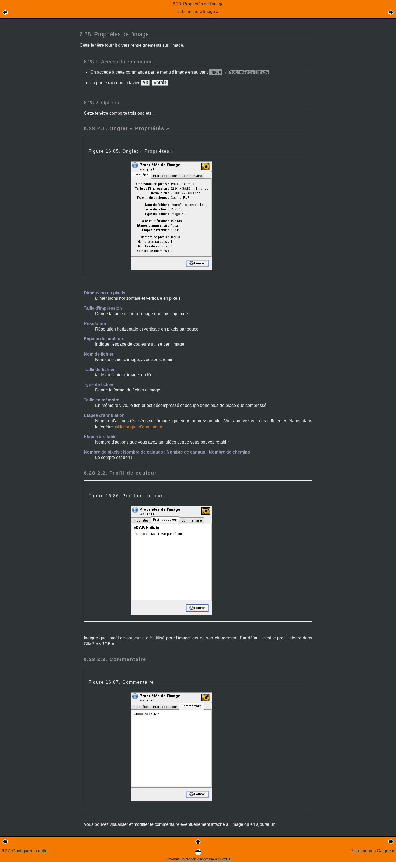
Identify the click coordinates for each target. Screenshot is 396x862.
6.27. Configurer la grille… (27, 851)
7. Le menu (372, 851)
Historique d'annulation (140, 427)
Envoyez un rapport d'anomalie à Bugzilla (198, 859)
